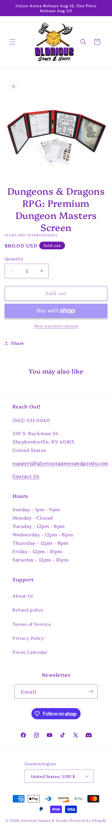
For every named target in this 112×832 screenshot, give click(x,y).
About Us (22, 596)
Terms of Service (31, 624)
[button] (12, 42)
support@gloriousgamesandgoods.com (60, 463)
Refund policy (28, 610)
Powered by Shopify (88, 820)
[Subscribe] (90, 691)
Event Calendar (29, 652)
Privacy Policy (28, 638)
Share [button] (17, 343)
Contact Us (26, 476)
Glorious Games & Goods (44, 820)
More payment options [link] (56, 325)
